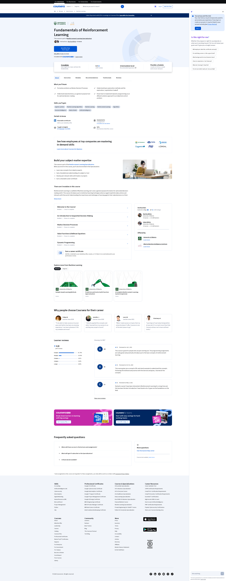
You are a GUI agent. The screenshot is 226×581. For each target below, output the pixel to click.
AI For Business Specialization (123, 489)
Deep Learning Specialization (122, 497)
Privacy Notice (212, 24)
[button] (77, 6)
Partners (87, 523)
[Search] (122, 6)
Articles (117, 539)
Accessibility (118, 534)
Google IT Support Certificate (92, 494)
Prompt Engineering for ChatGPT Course (125, 507)
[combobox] (99, 6)
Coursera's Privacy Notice (122, 474)
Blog (86, 528)
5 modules (65, 65)
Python (56, 507)
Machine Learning (81, 11)
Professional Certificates (61, 536)
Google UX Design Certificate (92, 499)
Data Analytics (58, 494)
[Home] (54, 11)
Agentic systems (59, 107)
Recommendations (92, 78)
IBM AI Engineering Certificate (92, 502)
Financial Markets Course (121, 502)
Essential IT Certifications (152, 497)
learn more (152, 457)
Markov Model (73, 110)
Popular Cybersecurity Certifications (154, 507)
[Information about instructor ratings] (148, 210)
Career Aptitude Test (150, 486)
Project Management (59, 505)
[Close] (151, 15)
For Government (58, 547)
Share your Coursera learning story (154, 510)
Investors (117, 523)
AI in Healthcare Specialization (123, 494)
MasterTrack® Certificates (61, 539)
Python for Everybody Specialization (124, 510)
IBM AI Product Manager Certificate (94, 505)
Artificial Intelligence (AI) (60, 489)
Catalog (56, 531)
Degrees (56, 542)
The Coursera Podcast (91, 531)
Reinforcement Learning (104, 107)
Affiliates (117, 544)
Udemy (56, 561)
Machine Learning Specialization (123, 505)
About (57, 78)
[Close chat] (223, 11)
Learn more (78, 57)
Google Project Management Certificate (95, 497)
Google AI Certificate (90, 486)
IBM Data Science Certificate (92, 507)
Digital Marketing (58, 497)
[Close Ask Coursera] (155, 6)
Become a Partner (59, 552)
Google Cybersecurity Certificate (93, 489)
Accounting (57, 486)
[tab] (57, 268)
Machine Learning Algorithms (74, 107)
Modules (78, 78)
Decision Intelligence (60, 110)
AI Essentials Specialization (122, 486)
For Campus (57, 550)
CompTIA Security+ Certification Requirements (157, 494)
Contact (117, 536)
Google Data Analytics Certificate (93, 491)
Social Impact (57, 555)
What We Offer (58, 523)
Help (116, 531)
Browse (61, 11)
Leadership (57, 526)
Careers (56, 528)
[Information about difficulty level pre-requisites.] (135, 68)
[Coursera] (59, 6)
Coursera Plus (58, 534)
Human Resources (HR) (60, 499)
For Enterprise (58, 544)
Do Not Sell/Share (119, 550)
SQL (55, 510)
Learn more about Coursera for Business (69, 149)
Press (116, 520)
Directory (117, 542)
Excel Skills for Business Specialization (125, 499)
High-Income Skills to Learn (152, 499)
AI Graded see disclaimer (103, 123)
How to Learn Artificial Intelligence (154, 502)
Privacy (117, 528)
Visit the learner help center (145, 451)
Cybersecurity (58, 491)
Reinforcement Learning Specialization (81, 164)
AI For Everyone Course (121, 491)
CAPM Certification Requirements (154, 489)
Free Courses (58, 558)
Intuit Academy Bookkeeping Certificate (95, 510)
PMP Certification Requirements (153, 505)
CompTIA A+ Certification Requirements (155, 491)
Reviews (118, 78)
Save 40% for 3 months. (127, 15)
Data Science (69, 11)
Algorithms (116, 107)
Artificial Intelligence (85, 110)
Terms (116, 526)
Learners (87, 520)
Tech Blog (87, 534)
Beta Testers (88, 526)
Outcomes (67, 78)
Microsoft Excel (58, 502)
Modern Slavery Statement (122, 547)
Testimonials (107, 78)
